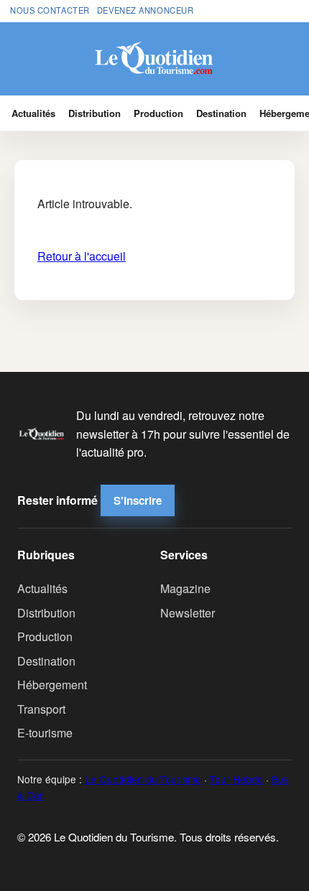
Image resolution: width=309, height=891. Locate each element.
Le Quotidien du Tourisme (143, 779)
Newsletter (187, 613)
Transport (41, 709)
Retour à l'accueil (81, 256)
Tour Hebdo (236, 779)
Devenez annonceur (145, 10)
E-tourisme (45, 732)
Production (158, 113)
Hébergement (52, 684)
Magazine (185, 588)
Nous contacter (50, 10)
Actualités (33, 113)
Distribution (94, 113)
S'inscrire (138, 500)
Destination (221, 113)
